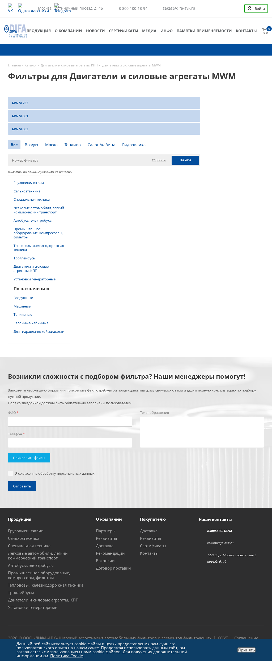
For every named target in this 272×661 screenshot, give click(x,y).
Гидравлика (134, 144)
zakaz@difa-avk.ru (179, 8)
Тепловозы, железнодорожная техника (39, 247)
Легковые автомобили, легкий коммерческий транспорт (39, 209)
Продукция (39, 30)
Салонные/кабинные (31, 323)
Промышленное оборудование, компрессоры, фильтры (38, 232)
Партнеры (106, 530)
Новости (95, 30)
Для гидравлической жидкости (39, 331)
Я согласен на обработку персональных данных (55, 473)
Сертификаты (123, 30)
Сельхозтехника (27, 191)
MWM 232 (20, 102)
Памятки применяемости (204, 30)
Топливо (73, 144)
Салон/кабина (101, 144)
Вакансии (105, 560)
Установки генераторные (35, 279)
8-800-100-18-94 (133, 8)
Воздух (31, 144)
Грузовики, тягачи (29, 182)
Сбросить (159, 160)
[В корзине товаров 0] (265, 31)
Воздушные (23, 297)
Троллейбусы (25, 258)
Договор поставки (113, 568)
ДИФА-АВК (45, 638)
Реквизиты (106, 538)
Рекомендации (110, 553)
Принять (246, 649)
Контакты (246, 30)
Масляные (22, 306)
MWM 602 (20, 129)
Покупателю (153, 519)
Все (14, 144)
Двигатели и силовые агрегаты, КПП (31, 268)
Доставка (104, 545)
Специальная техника (32, 199)
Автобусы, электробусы (33, 220)
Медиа (149, 30)
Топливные (23, 314)
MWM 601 (20, 115)
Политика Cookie (66, 655)
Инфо (166, 30)
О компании (68, 30)
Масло (51, 144)
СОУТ (223, 638)
